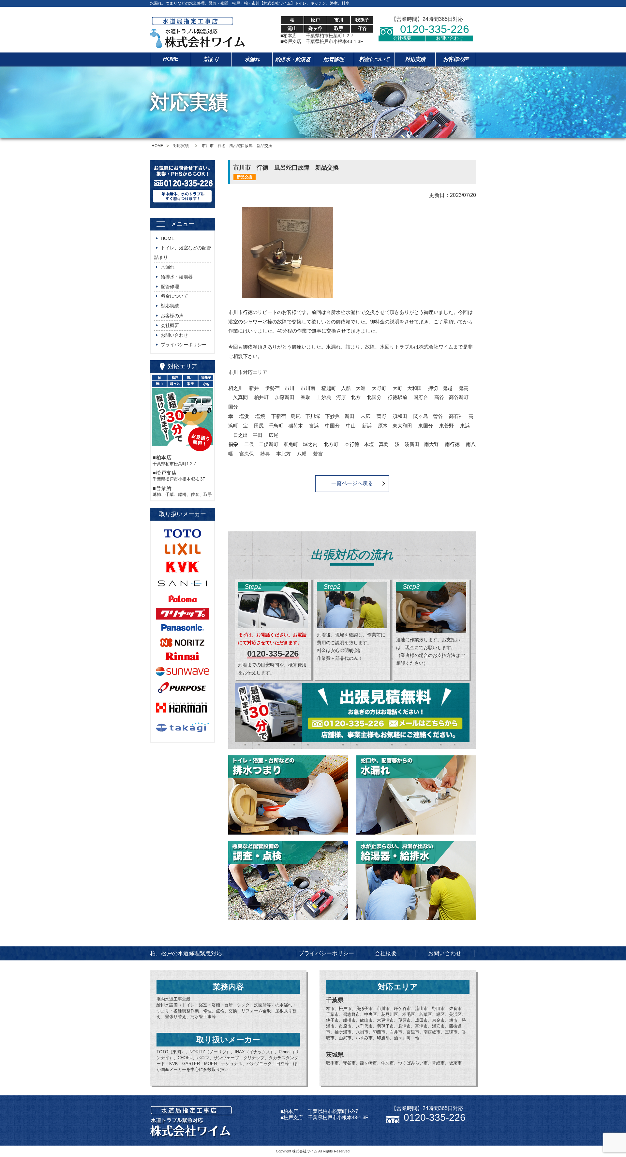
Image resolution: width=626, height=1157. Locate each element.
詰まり (211, 59)
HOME (170, 59)
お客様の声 (456, 59)
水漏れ (252, 59)
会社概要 (402, 38)
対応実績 (415, 59)
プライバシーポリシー (183, 344)
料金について (374, 59)
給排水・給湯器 (293, 59)
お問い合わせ (449, 38)
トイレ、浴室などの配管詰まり (182, 252)
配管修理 (333, 59)
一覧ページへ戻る (352, 483)
